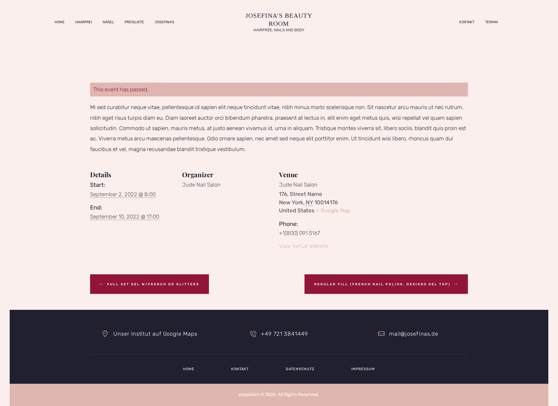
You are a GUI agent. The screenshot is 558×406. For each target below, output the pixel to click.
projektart (249, 394)
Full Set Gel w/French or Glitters (152, 284)
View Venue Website (303, 246)
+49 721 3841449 (284, 333)
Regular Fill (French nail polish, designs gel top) (383, 284)
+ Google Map (333, 210)
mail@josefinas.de (413, 333)
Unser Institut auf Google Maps (155, 333)
